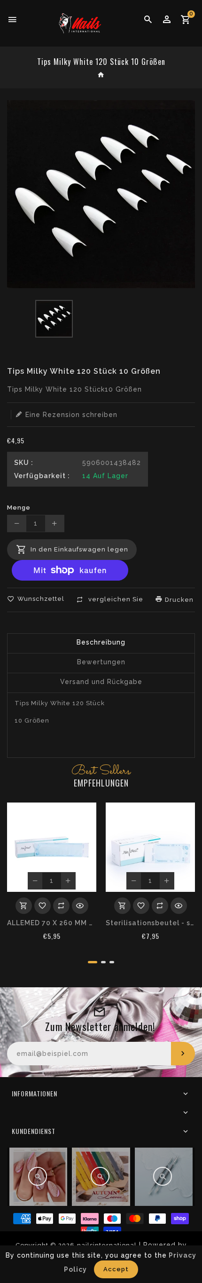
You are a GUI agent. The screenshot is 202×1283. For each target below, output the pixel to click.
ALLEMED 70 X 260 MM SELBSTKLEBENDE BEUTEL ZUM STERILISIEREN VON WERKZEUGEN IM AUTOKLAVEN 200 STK (51, 923)
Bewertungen (101, 662)
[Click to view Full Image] (37, 1176)
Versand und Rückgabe (101, 681)
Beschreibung (101, 642)
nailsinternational (107, 1245)
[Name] (183, 1053)
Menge (19, 507)
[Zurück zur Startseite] (101, 75)
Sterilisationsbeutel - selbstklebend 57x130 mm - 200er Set (150, 923)
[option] (54, 319)
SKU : (23, 462)
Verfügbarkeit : (42, 476)
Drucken (178, 599)
